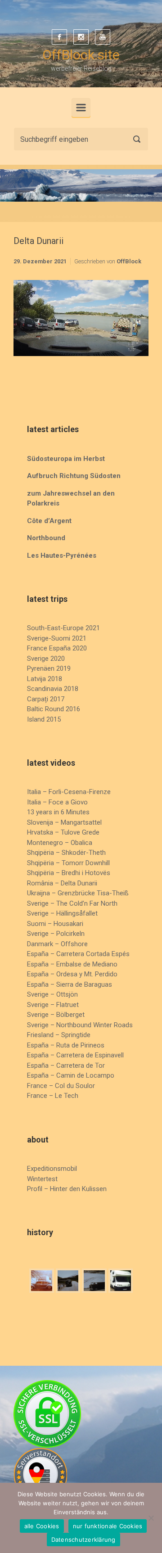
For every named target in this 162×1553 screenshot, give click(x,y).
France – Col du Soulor (61, 1086)
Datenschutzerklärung (83, 1539)
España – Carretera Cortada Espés (78, 954)
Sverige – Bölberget (56, 1015)
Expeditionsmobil (52, 1169)
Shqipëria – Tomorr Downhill (68, 863)
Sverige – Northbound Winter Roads (80, 1025)
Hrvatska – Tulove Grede (63, 832)
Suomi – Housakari (55, 924)
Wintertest (42, 1179)
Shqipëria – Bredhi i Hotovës (68, 873)
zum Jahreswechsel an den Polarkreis (71, 498)
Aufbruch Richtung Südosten (74, 476)
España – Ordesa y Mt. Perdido (72, 974)
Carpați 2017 (45, 699)
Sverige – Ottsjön (52, 994)
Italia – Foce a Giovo (57, 802)
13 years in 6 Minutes (58, 812)
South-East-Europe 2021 (63, 628)
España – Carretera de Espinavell (75, 1055)
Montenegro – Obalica (59, 843)
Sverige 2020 (46, 659)
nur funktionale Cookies (108, 1526)
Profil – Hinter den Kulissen (67, 1189)
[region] (81, 185)
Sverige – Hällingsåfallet (62, 913)
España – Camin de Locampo (70, 1075)
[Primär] (81, 107)
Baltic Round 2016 (53, 709)
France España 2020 (57, 648)
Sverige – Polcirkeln (56, 934)
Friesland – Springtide (58, 1035)
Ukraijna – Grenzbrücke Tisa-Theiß (78, 893)
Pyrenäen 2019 (49, 668)
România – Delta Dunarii (62, 883)
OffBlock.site (81, 55)
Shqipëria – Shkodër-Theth (66, 853)
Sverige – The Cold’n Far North (72, 903)
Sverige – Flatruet (53, 1005)
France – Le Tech (52, 1096)
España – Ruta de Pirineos (65, 1045)
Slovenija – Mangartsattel (64, 822)
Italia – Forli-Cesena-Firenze (69, 792)
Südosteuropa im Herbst (66, 459)
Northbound (46, 538)
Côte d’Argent (49, 521)
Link (67, 287)
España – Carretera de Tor (66, 1065)
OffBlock (129, 261)
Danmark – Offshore (57, 944)
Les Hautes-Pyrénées (61, 555)
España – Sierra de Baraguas (69, 984)
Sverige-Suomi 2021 (56, 638)
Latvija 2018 (44, 679)
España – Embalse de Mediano (72, 964)
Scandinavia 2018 (52, 689)
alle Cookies (41, 1526)
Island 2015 (44, 719)
